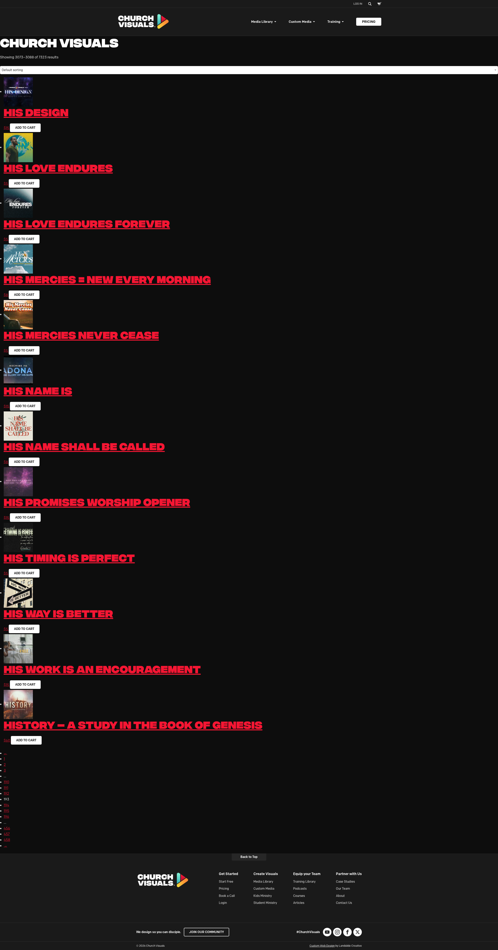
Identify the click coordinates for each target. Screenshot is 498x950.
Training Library (304, 881)
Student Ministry (265, 903)
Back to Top (249, 857)
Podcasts (300, 888)
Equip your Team (307, 874)
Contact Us (344, 903)
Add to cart (25, 127)
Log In (357, 3)
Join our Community (206, 932)
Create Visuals (265, 874)
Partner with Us (349, 874)
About (340, 896)
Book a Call (227, 896)
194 (6, 805)
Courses (299, 896)
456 (7, 828)
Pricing (368, 22)
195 (6, 811)
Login (223, 903)
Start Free (226, 881)
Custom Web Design (322, 945)
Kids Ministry (262, 896)
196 (6, 816)
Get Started (228, 874)
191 (6, 788)
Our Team (343, 888)
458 (7, 840)
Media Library (262, 22)
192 (6, 793)
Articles (298, 903)
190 (6, 782)
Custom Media (300, 22)
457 (7, 834)
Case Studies (345, 881)
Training (333, 22)
